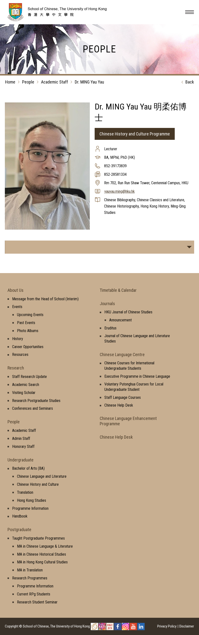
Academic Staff (54, 81)
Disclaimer (186, 626)
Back (189, 81)
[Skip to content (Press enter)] (64, 19)
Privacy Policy (166, 626)
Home (10, 81)
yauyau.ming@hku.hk (119, 191)
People (28, 81)
